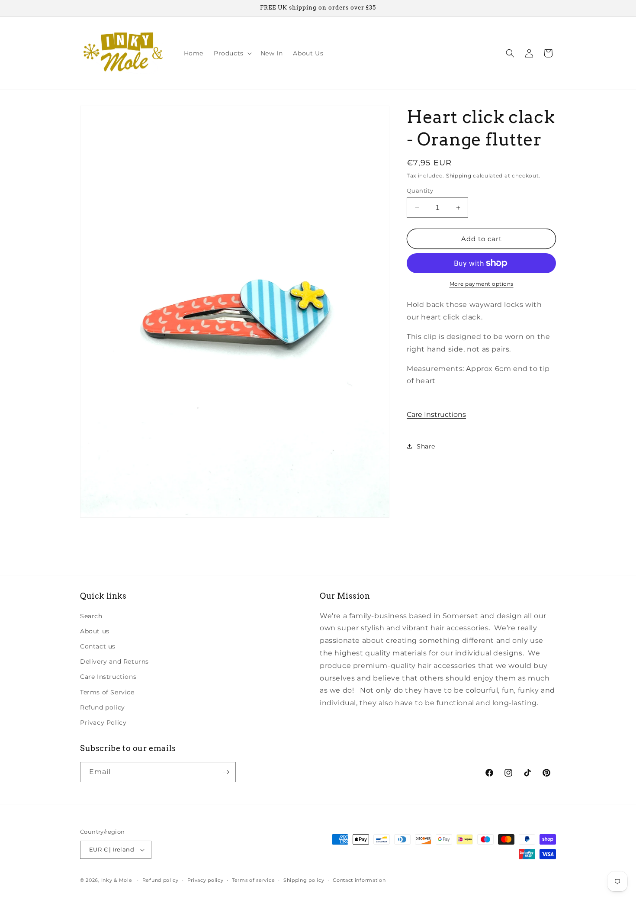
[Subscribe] (225, 772)
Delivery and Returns (114, 661)
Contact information (359, 880)
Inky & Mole (116, 880)
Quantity (420, 190)
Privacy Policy (103, 722)
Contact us (98, 646)
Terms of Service (107, 692)
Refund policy (102, 707)
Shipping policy (303, 880)
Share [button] (426, 446)
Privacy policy (205, 880)
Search (91, 616)
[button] (232, 53)
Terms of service (253, 880)
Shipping (459, 175)
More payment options (482, 284)
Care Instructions (436, 414)
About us (94, 631)
